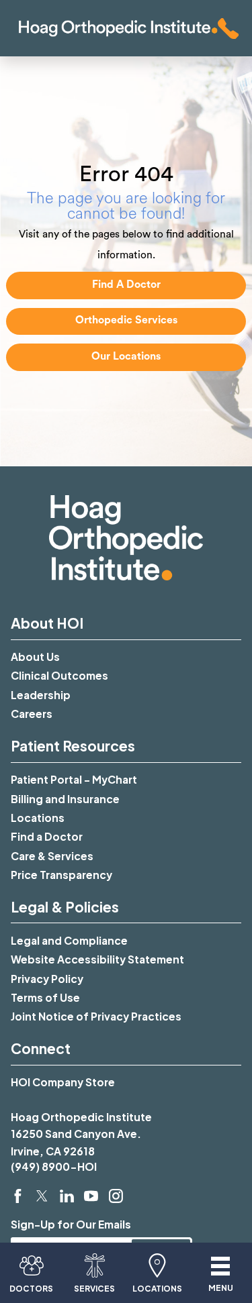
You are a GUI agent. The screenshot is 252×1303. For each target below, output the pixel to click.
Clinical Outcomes (59, 675)
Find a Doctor (47, 836)
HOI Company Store (63, 1082)
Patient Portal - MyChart (74, 779)
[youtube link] (91, 1196)
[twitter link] (42, 1196)
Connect (41, 1048)
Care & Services (52, 855)
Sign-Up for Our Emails (71, 1224)
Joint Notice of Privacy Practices (96, 1016)
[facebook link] (18, 1196)
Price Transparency (61, 874)
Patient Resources (73, 746)
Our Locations (126, 356)
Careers (31, 713)
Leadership (41, 694)
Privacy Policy (47, 978)
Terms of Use (45, 997)
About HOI (47, 623)
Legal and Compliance (69, 940)
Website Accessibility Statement (97, 959)
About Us (35, 656)
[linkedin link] (67, 1196)
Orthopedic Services (126, 320)
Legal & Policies (65, 907)
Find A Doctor (126, 284)
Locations (38, 817)
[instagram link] (116, 1196)
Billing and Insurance (65, 798)
